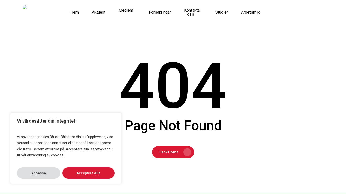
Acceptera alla (88, 173)
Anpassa (38, 173)
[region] (66, 148)
